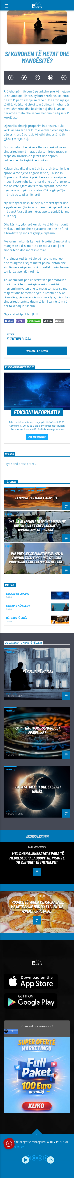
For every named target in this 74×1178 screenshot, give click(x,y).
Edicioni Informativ (17, 593)
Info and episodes (37, 436)
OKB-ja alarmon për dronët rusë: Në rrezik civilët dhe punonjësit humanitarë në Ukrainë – (37, 525)
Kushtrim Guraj (19, 338)
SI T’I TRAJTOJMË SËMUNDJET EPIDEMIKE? (38, 730)
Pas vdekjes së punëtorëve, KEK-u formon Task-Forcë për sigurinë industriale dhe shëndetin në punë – (37, 557)
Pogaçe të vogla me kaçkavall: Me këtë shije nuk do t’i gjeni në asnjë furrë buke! (37, 906)
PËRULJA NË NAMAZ (38, 671)
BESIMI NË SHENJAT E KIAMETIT (37, 498)
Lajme (8, 514)
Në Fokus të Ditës (16, 617)
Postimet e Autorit (37, 350)
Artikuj (10, 490)
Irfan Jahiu (11, 693)
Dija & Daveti (26, 490)
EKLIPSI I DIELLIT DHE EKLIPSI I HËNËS (37, 789)
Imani (40, 490)
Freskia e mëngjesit (18, 605)
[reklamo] (37, 1112)
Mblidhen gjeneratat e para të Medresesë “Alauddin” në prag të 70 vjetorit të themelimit (36, 858)
